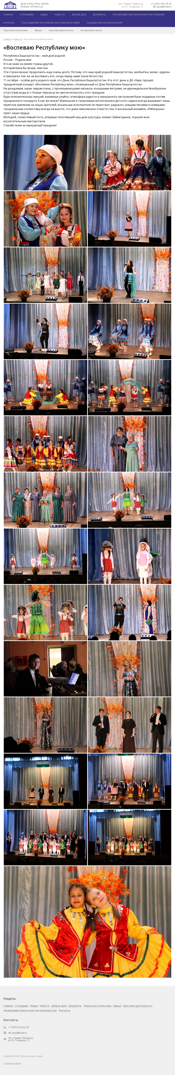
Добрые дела (79, 14)
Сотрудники (27, 14)
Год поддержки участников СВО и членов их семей (50, 22)
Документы (99, 14)
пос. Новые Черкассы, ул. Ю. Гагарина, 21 (20, 1039)
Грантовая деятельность (61, 30)
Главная (8, 14)
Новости (60, 14)
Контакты (9, 22)
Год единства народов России (104, 22)
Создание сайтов (12, 1063)
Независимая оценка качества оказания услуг (30, 1010)
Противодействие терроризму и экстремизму (139, 14)
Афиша (38, 30)
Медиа (44, 14)
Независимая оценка (91, 30)
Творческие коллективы (15, 30)
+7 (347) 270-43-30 (161, 3)
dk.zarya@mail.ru (162, 6)
